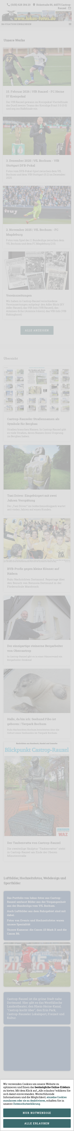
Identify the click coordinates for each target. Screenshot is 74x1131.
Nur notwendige (37, 1113)
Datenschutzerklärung (26, 1103)
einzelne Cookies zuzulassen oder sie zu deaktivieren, (35, 1098)
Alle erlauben (37, 1123)
